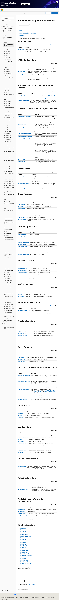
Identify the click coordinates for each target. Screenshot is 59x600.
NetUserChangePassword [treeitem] (9, 270)
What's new (48, 13)
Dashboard (55, 13)
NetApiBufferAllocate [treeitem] (8, 73)
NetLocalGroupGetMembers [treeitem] (9, 168)
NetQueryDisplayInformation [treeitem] (9, 191)
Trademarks (50, 597)
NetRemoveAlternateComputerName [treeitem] (9, 195)
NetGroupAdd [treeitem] (7, 124)
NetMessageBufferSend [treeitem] (8, 177)
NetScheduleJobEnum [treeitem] (8, 218)
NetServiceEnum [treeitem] (7, 248)
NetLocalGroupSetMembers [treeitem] (9, 174)
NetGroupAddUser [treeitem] (7, 127)
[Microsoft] (2, 10)
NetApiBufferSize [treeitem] (7, 79)
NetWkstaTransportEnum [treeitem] (9, 308)
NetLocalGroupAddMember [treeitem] (9, 148)
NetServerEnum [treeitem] (7, 231)
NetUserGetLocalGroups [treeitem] (8, 280)
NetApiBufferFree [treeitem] (7, 75)
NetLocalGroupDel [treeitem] (7, 154)
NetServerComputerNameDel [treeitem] (9, 226)
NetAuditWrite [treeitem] (7, 86)
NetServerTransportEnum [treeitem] (9, 243)
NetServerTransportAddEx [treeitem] (9, 239)
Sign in (56, 9)
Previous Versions (10, 597)
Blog (16, 597)
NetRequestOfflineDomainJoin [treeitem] (9, 207)
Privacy (26, 597)
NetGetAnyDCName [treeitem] (8, 113)
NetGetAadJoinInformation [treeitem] (9, 111)
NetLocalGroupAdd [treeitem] (7, 145)
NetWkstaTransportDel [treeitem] (8, 306)
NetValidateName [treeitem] (7, 291)
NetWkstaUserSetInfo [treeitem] (8, 314)
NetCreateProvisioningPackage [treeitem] (9, 95)
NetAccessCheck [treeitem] (7, 53)
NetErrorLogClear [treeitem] (7, 101)
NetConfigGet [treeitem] (6, 88)
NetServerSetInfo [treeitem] (7, 235)
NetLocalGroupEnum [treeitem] (8, 163)
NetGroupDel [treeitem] (6, 129)
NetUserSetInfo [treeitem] (7, 288)
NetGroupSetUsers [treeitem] (7, 141)
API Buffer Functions (22, 30)
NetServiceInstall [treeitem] (7, 252)
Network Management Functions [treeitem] (8, 45)
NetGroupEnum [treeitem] (7, 133)
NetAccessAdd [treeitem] (7, 51)
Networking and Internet (25, 16)
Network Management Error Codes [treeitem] (8, 328)
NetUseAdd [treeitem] (6, 259)
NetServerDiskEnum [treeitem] (8, 229)
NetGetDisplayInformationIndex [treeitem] (9, 118)
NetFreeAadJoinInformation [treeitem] (9, 108)
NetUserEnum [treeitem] (7, 274)
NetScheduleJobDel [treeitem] (8, 216)
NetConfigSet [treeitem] (6, 92)
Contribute (22, 597)
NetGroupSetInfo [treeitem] (7, 139)
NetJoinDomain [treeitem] (7, 143)
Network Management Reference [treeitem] (7, 34)
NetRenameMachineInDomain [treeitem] (9, 204)
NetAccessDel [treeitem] (6, 55)
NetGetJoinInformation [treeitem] (8, 122)
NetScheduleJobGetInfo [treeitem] (8, 220)
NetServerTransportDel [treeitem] (8, 241)
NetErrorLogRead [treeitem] (7, 103)
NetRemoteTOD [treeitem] (7, 201)
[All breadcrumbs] (19, 17)
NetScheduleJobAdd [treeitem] (8, 214)
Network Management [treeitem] (6, 20)
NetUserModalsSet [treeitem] (7, 284)
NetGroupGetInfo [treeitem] (7, 135)
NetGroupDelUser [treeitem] (7, 131)
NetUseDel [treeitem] (6, 261)
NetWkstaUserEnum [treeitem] (8, 310)
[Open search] (53, 10)
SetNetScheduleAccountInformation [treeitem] (9, 317)
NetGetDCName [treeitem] (7, 115)
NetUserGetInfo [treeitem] (7, 278)
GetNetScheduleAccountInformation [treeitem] (9, 48)
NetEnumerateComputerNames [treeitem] (9, 98)
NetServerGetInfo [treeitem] (7, 233)
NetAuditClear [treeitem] (7, 81)
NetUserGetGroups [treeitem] (7, 276)
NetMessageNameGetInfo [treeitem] (9, 185)
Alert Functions (21, 29)
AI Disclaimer (3, 597)
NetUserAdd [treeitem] (6, 268)
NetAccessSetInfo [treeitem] (7, 63)
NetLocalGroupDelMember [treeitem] (9, 157)
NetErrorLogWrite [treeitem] (7, 105)
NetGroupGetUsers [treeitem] (7, 137)
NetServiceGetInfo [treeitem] (7, 250)
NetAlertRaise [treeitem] (6, 69)
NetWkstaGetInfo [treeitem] (7, 300)
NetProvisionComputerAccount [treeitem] (9, 188)
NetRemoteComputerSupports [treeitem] (9, 198)
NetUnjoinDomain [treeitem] (7, 257)
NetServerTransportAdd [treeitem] (8, 237)
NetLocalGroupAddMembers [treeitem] (9, 152)
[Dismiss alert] (57, 2)
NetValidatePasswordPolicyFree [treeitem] (9, 294)
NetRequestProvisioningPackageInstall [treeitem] (9, 211)
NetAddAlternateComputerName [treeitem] (9, 66)
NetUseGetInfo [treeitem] (7, 266)
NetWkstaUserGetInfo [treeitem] (8, 312)
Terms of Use (44, 597)
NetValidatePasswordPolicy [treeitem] (9, 297)
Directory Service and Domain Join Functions (27, 33)
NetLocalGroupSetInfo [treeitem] (8, 171)
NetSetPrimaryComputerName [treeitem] (9, 255)
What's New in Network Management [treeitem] (6, 23)
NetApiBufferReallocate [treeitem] (8, 77)
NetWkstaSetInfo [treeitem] (7, 302)
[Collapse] (14, 16)
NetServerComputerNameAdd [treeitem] (9, 223)
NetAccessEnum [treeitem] (7, 57)
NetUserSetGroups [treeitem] (7, 286)
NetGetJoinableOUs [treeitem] (8, 120)
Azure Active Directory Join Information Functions (28, 32)
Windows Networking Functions (25, 571)
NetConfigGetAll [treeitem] (7, 90)
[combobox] (7, 18)
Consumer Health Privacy (35, 597)
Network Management (36, 16)
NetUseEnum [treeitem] (6, 264)
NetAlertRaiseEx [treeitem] (7, 71)
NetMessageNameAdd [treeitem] (8, 179)
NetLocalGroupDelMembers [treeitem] (9, 161)
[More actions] (56, 17)
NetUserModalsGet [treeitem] (7, 282)
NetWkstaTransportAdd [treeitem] (8, 304)
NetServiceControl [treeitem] (7, 245)
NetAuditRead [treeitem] (7, 84)
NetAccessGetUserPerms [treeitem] (9, 61)
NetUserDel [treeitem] (6, 272)
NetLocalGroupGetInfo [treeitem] (8, 166)
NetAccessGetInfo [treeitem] (7, 59)
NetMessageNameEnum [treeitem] (9, 183)
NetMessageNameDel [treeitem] (8, 181)
